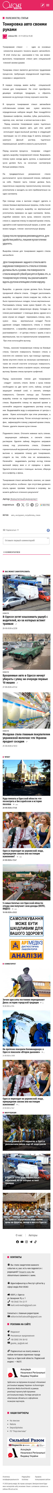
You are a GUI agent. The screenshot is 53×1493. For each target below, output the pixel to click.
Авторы (33, 1235)
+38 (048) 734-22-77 (19, 1301)
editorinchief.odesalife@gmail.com (26, 1316)
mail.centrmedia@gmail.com (23, 1305)
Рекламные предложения (22, 1335)
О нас (19, 1235)
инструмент (19, 515)
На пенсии (15, 1420)
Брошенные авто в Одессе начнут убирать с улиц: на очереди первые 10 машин (25, 679)
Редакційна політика (26, 1478)
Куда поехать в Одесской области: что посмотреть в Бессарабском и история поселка (22, 801)
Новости (6, 613)
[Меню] (48, 5)
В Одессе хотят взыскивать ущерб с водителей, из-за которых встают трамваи (25, 620)
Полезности (13, 18)
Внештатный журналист (24, 498)
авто (12, 515)
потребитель (30, 515)
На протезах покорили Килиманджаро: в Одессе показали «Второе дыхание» (23, 1051)
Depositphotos (16, 1427)
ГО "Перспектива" (18, 1431)
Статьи (24, 18)
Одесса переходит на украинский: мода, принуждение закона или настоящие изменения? (23, 853)
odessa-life (12, 36)
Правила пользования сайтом (42, 1478)
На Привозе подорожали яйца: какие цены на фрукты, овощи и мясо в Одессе (25, 1221)
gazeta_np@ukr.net (19, 1343)
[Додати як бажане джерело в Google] (45, 504)
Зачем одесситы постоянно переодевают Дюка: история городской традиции (24, 1001)
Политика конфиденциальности (11, 1478)
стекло (38, 515)
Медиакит (15, 1332)
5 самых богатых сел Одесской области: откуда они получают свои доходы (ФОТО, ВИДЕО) (24, 906)
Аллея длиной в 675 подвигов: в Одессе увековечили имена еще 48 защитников (25, 1143)
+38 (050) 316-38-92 (19, 1339)
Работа (13, 1424)
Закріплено (43, 5)
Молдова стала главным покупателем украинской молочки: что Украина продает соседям (26, 738)
